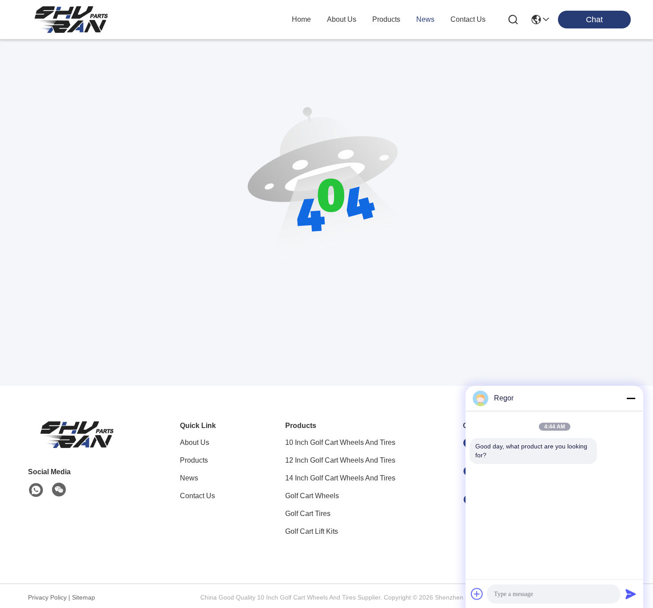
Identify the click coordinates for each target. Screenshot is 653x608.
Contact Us (197, 496)
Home (301, 19)
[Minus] (630, 398)
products (386, 19)
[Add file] (477, 594)
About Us (194, 442)
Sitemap (83, 597)
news (425, 19)
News (189, 478)
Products (194, 460)
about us (341, 19)
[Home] (77, 445)
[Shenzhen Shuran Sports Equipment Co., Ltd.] (71, 19)
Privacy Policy (47, 597)
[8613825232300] (36, 490)
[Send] (631, 594)
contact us (468, 19)
